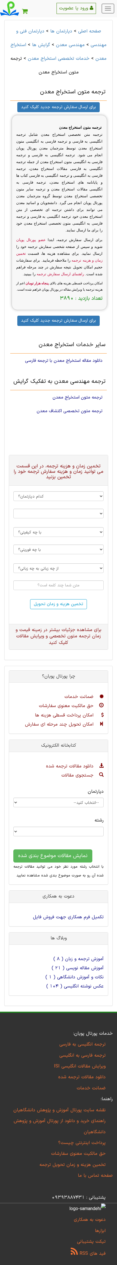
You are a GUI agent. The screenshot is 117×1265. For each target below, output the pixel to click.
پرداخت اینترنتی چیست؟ (82, 1142)
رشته (99, 820)
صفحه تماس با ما (95, 1175)
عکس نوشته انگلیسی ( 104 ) (75, 986)
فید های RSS (92, 1253)
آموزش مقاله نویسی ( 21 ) (78, 968)
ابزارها (100, 1230)
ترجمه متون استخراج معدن (78, 397)
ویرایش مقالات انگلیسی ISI (80, 1066)
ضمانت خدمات (79, 696)
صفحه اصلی (89, 31)
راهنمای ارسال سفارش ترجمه (60, 274)
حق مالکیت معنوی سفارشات (67, 706)
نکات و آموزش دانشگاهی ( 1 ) (74, 977)
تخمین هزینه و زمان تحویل (58, 604)
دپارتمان (96, 791)
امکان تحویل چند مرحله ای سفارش (60, 724)
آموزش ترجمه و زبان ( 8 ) (78, 959)
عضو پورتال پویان (31, 240)
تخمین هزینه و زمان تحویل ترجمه (72, 1164)
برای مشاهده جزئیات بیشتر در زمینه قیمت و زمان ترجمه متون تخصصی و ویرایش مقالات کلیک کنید (58, 636)
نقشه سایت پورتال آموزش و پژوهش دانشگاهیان (59, 1110)
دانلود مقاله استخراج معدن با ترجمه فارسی (64, 360)
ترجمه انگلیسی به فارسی (82, 1044)
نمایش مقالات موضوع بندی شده (52, 856)
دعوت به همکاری (90, 1219)
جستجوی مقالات (78, 775)
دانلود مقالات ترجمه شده (70, 766)
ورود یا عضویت (74, 8)
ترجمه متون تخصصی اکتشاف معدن (70, 411)
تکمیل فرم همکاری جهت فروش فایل (68, 917)
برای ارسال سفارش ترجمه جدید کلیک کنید (58, 107)
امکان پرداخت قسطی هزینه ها (65, 715)
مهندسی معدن (70, 45)
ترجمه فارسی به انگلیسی (82, 1055)
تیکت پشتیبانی (91, 1241)
